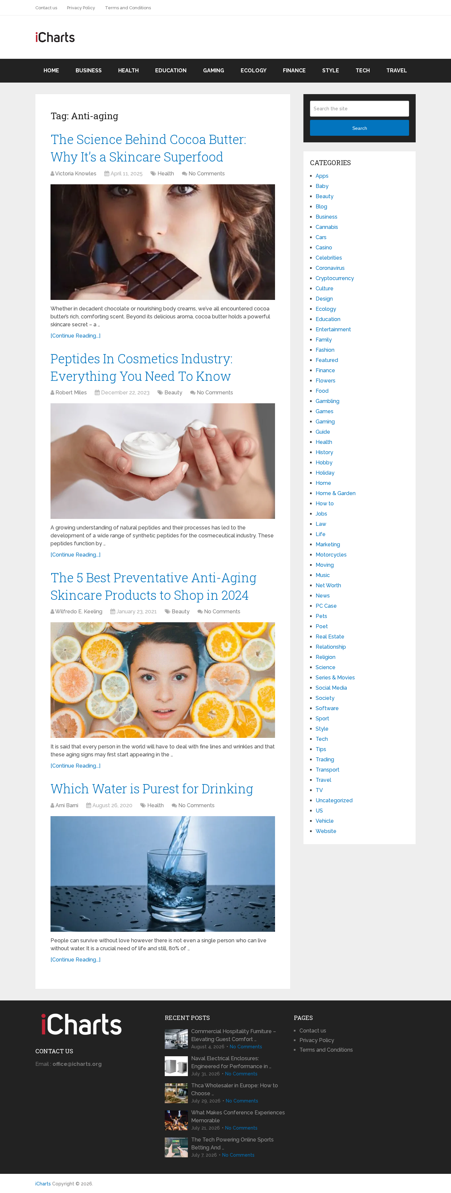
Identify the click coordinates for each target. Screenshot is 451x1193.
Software (327, 708)
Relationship (331, 647)
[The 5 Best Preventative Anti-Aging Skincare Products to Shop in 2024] (163, 680)
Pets (321, 616)
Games (324, 411)
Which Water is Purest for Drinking (152, 788)
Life (321, 534)
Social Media (331, 688)
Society (325, 698)
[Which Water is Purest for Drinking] (163, 874)
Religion (325, 657)
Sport (322, 718)
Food (322, 391)
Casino (324, 247)
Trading (325, 759)
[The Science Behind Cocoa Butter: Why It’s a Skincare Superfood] (163, 242)
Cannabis (327, 227)
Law (321, 524)
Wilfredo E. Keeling (78, 611)
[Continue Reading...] (75, 336)
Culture (324, 288)
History (324, 452)
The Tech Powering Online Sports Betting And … (232, 1144)
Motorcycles (331, 555)
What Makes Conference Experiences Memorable (238, 1116)
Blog (321, 206)
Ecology (253, 70)
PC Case (326, 606)
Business (89, 70)
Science (325, 667)
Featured (327, 360)
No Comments (207, 173)
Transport (327, 770)
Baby (322, 186)
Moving (325, 565)
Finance (294, 70)
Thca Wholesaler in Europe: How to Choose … (234, 1089)
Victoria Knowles (75, 173)
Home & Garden (336, 493)
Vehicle (325, 821)
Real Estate (330, 636)
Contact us (46, 7)
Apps (322, 176)
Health (128, 70)
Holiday (325, 473)
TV (319, 790)
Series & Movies (335, 677)
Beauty (173, 392)
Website (326, 831)
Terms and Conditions (128, 7)
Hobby (324, 462)
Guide (323, 432)
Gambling (327, 401)
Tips (321, 749)
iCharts (43, 1183)
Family (324, 340)
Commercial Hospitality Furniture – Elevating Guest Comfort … (233, 1035)
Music (323, 575)
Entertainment (333, 329)
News (323, 596)
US (319, 811)
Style (330, 70)
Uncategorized (334, 800)
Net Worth (328, 585)
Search (359, 128)
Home (51, 70)
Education (171, 70)
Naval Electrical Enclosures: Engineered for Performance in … (231, 1062)
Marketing (328, 544)
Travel (396, 70)
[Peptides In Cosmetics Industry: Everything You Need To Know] (163, 461)
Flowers (325, 381)
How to (325, 503)
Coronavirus (330, 268)
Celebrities (329, 258)
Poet (322, 626)
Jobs (321, 514)
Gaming (213, 70)
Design (324, 299)
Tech (363, 70)
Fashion (325, 350)
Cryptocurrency (335, 278)
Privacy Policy (81, 7)
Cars (321, 237)
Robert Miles (71, 392)
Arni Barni (66, 805)
